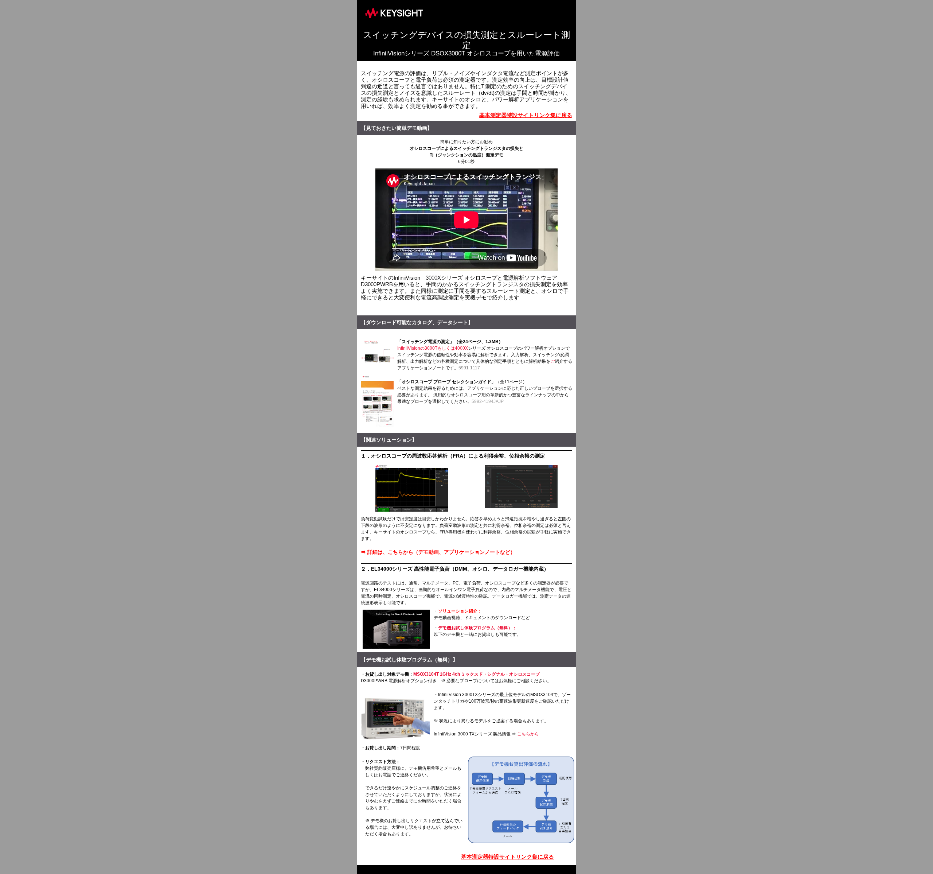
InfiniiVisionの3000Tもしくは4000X (432, 348)
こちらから (528, 734)
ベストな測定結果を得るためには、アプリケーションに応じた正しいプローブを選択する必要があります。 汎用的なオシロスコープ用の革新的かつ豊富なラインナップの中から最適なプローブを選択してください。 (484, 395)
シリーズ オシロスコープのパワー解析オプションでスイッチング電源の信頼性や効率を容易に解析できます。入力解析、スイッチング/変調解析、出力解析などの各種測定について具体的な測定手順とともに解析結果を (483, 355)
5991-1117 (469, 367)
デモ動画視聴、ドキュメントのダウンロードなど (482, 617)
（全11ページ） (511, 381)
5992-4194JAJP (488, 401)
